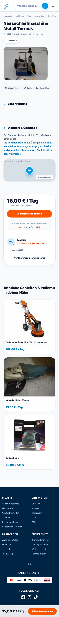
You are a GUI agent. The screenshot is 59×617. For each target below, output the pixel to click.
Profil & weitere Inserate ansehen (29, 258)
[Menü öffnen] (53, 6)
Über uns (36, 503)
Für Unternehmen (10, 522)
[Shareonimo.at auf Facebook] (23, 597)
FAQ (34, 522)
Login (8, 549)
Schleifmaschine (42, 88)
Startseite (7, 16)
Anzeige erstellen (10, 540)
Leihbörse (20, 16)
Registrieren (11, 554)
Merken (13, 40)
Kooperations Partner (12, 526)
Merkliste (6, 544)
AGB (34, 517)
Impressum (37, 513)
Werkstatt (28, 88)
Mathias (21, 239)
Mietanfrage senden (42, 611)
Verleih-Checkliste (10, 503)
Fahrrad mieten (39, 553)
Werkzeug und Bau (36, 16)
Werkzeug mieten (40, 549)
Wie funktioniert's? (10, 513)
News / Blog (8, 508)
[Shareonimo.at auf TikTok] (36, 597)
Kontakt (35, 508)
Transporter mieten (41, 540)
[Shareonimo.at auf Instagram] (29, 597)
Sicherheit (7, 517)
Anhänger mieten (40, 544)
